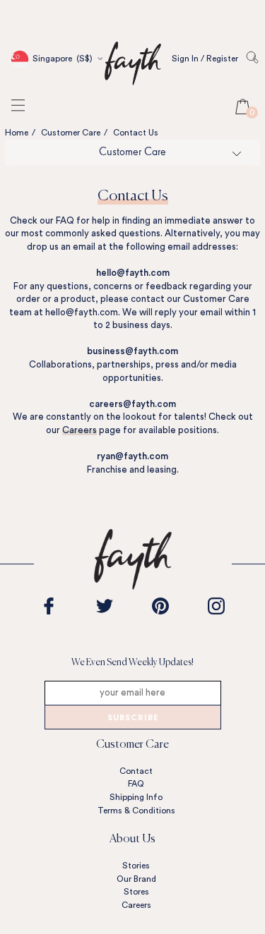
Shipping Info (136, 797)
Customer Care (70, 132)
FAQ (136, 784)
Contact (136, 771)
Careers (79, 430)
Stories (136, 865)
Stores (136, 891)
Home (16, 132)
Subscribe (132, 718)
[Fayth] (133, 84)
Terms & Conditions (136, 810)
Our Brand (136, 879)
